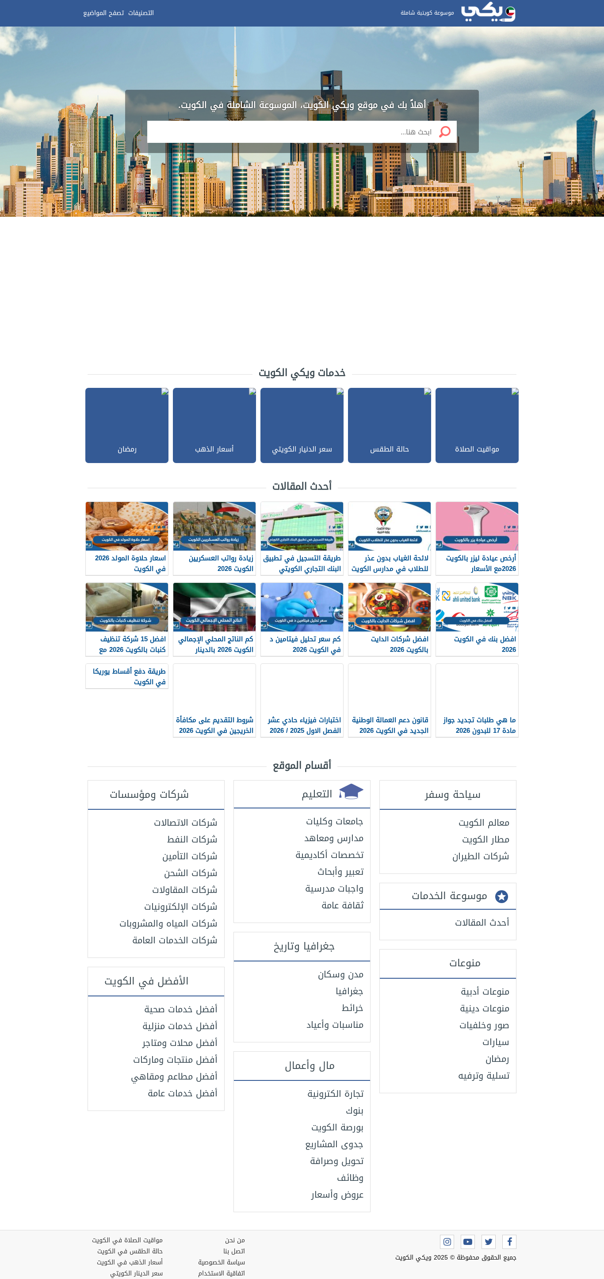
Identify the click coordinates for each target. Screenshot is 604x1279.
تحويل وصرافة (336, 1161)
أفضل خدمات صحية (181, 1009)
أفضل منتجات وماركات (175, 1059)
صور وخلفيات (484, 1025)
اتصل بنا (234, 1251)
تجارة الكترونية (335, 1094)
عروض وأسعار (337, 1194)
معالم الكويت (484, 822)
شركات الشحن (191, 873)
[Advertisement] (302, 287)
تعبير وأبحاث (340, 871)
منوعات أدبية (485, 991)
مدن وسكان (340, 974)
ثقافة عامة (342, 905)
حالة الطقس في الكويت (130, 1251)
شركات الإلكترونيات (181, 906)
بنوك (354, 1110)
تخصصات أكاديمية (329, 855)
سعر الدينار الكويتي (136, 1273)
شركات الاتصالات (186, 822)
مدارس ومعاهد (333, 838)
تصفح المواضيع (103, 13)
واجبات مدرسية (334, 888)
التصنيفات (141, 13)
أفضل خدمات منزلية (180, 1026)
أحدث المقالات (482, 922)
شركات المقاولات (185, 890)
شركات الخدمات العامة (175, 940)
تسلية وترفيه (483, 1075)
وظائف (350, 1178)
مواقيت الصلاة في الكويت (127, 1240)
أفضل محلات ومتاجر (180, 1043)
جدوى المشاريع (334, 1144)
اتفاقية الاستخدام (221, 1273)
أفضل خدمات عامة (183, 1093)
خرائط (352, 1008)
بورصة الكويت (337, 1127)
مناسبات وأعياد (334, 1025)
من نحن (235, 1240)
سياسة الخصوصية (221, 1262)
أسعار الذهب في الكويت (130, 1262)
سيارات (495, 1042)
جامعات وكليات (334, 821)
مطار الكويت (485, 839)
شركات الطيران (480, 856)
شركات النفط (192, 839)
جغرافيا (349, 991)
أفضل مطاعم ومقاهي (174, 1076)
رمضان (497, 1059)
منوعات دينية (484, 1008)
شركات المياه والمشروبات (168, 923)
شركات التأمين (190, 856)
